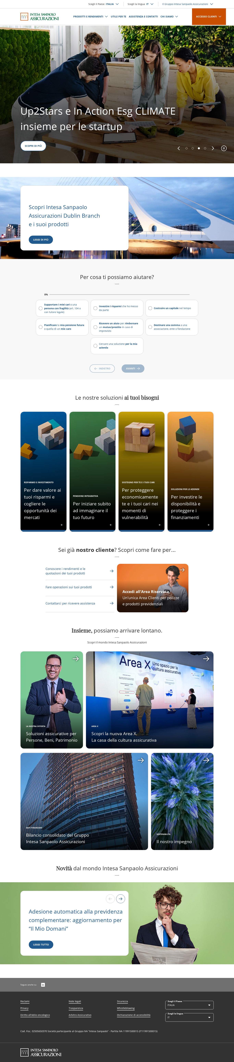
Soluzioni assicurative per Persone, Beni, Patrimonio (51, 737)
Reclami (24, 1001)
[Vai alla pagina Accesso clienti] (152, 588)
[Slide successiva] (120, 898)
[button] (178, 148)
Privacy (24, 1008)
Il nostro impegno (174, 841)
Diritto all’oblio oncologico (35, 1015)
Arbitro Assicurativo (80, 1015)
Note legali (75, 1001)
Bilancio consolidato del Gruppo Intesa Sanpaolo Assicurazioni (57, 838)
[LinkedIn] (43, 985)
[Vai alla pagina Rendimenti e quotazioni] (111, 571)
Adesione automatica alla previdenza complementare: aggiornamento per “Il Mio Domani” (76, 920)
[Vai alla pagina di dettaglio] (52, 699)
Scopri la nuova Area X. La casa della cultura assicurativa (124, 737)
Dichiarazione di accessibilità (133, 1015)
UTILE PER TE (118, 16)
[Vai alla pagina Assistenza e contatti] (111, 587)
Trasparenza (76, 1008)
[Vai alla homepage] (39, 17)
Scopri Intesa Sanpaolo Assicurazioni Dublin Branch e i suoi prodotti (65, 215)
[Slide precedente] (110, 898)
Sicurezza (122, 1001)
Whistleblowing (126, 1008)
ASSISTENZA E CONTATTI (143, 16)
